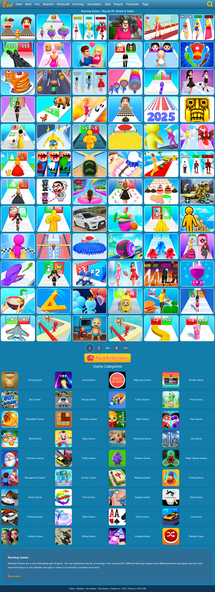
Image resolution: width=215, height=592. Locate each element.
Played (118, 4)
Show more (14, 576)
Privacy (130, 588)
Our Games (91, 588)
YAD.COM (141, 588)
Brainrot (48, 4)
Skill (107, 4)
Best (28, 4)
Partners (80, 588)
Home (72, 588)
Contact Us (115, 588)
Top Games (103, 588)
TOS (124, 588)
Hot (37, 4)
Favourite (132, 4)
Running (78, 4)
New (19, 4)
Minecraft (63, 4)
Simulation (94, 4)
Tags (145, 4)
